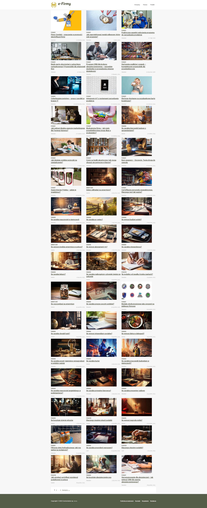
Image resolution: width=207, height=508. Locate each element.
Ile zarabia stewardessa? (132, 247)
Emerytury (137, 4)
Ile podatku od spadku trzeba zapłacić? (137, 274)
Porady (53, 32)
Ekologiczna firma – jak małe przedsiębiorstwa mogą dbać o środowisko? (98, 130)
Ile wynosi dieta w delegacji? (133, 334)
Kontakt (137, 501)
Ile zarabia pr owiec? (94, 220)
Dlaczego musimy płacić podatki (99, 420)
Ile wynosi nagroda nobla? (132, 420)
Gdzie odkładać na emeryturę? (98, 190)
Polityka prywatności (127, 501)
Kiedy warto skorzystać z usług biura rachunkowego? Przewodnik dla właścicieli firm (68, 66)
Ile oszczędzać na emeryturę (62, 304)
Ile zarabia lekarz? (58, 274)
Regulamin (145, 501)
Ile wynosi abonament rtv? (96, 247)
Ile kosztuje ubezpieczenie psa (98, 477)
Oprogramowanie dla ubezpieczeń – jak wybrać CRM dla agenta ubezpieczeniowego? (137, 479)
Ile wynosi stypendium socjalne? (99, 334)
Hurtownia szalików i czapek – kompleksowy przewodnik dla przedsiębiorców (134, 66)
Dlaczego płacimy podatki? (132, 448)
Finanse (145, 4)
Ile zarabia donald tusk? (60, 334)
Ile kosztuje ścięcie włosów (62, 420)
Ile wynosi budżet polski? (132, 220)
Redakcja (153, 501)
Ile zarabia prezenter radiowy (133, 391)
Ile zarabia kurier (93, 361)
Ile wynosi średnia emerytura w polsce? (67, 247)
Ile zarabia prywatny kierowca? (98, 391)
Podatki (152, 4)
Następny (66, 490)
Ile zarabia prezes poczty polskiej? (100, 304)
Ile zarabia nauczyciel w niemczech (65, 220)
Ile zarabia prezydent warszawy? (99, 448)
